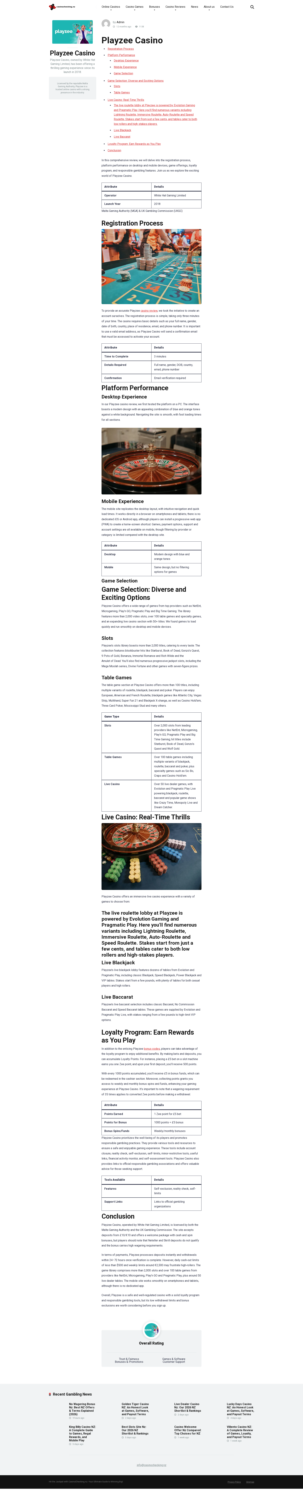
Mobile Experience (125, 67)
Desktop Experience (126, 60)
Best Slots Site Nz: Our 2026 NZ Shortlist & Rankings (135, 1430)
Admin (120, 22)
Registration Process (121, 49)
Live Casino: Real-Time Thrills (126, 100)
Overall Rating (151, 1343)
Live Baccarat (122, 136)
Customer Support (174, 1361)
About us (209, 6)
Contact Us (227, 6)
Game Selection (123, 73)
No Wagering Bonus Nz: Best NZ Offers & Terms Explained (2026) (82, 1409)
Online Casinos (111, 6)
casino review (149, 310)
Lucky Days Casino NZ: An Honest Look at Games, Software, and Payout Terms (240, 1409)
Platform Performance (121, 55)
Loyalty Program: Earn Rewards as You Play (134, 144)
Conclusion (114, 150)
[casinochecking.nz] (62, 6)
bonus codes (152, 1048)
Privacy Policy (234, 1482)
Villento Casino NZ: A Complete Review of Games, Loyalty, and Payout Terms (240, 1432)
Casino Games (134, 6)
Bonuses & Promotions (129, 1361)
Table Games (122, 92)
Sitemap (250, 1482)
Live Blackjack (122, 130)
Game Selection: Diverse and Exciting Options (136, 80)
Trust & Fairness (129, 1359)
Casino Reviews (175, 6)
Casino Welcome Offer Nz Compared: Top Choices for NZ (187, 1430)
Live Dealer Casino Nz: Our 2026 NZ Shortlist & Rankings (187, 1407)
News (194, 6)
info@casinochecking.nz (151, 1465)
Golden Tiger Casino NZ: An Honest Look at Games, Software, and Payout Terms (135, 1409)
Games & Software (173, 1359)
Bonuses (154, 6)
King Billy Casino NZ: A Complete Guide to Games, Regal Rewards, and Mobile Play (82, 1433)
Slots (117, 86)
